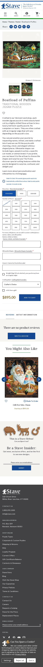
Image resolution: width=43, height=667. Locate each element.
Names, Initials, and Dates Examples (14, 239)
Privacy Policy (20, 654)
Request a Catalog (9, 608)
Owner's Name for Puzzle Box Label (13, 263)
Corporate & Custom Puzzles (14, 540)
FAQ (4, 548)
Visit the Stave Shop (10, 580)
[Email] (15, 26)
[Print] (19, 26)
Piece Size (13, 189)
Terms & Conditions (10, 591)
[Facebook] (11, 26)
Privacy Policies (8, 588)
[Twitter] (4, 637)
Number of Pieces (12, 199)
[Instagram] (24, 637)
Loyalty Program (8, 552)
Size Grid (18, 199)
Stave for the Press (10, 612)
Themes (11, 22)
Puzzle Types (7, 537)
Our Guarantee (8, 584)
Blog (4, 576)
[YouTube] (19, 637)
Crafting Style (14, 280)
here (24, 173)
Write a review (21, 336)
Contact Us (7, 600)
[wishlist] (3, 113)
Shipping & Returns (10, 544)
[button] (16, 14)
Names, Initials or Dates (21, 236)
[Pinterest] (28, 26)
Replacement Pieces (10, 616)
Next (39, 379)
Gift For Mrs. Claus (21, 405)
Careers (5, 604)
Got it (31, 660)
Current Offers (8, 556)
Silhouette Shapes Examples (23, 251)
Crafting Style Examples (19, 280)
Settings (7, 660)
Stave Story (7, 572)
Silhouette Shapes (18, 251)
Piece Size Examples (16, 189)
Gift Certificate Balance (12, 559)
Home (4, 22)
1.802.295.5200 (8, 510)
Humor (18, 22)
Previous (4, 379)
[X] (24, 26)
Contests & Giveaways (11, 563)
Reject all (20, 660)
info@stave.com (8, 514)
